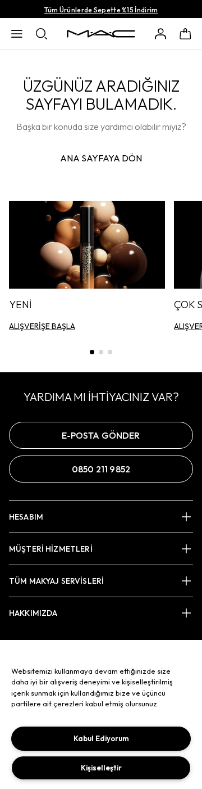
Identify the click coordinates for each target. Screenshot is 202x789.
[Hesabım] (160, 33)
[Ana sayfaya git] (101, 34)
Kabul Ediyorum (101, 738)
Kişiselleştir (101, 767)
